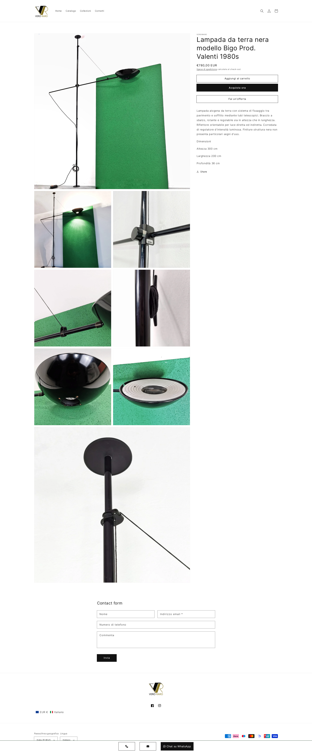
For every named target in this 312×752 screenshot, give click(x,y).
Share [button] (203, 171)
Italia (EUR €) (44, 740)
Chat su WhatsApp (179, 746)
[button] (262, 11)
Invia (107, 657)
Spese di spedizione (207, 69)
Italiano (66, 740)
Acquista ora (237, 87)
